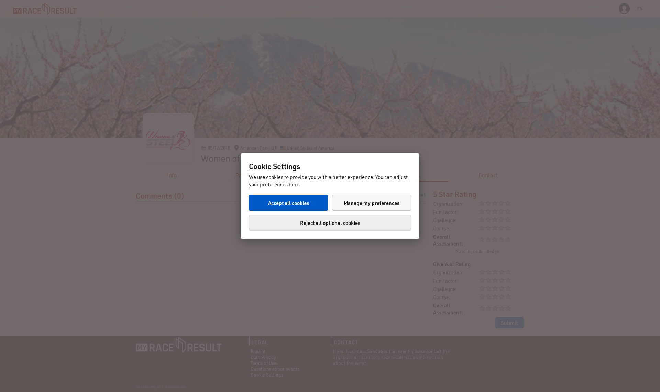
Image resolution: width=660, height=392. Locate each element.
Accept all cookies (288, 202)
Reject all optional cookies (330, 222)
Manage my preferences (371, 202)
